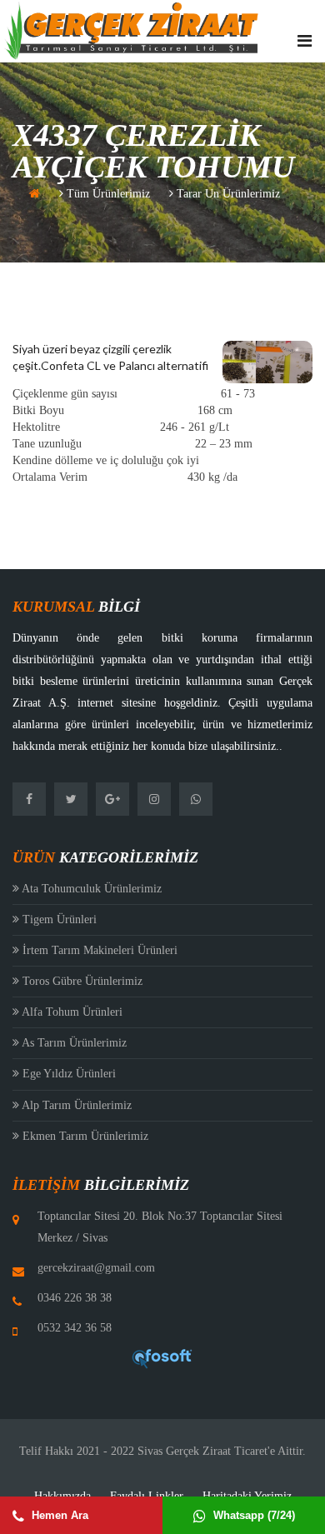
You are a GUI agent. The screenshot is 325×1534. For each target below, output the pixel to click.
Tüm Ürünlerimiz (106, 193)
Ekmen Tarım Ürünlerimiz (83, 1136)
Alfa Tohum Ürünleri (70, 1012)
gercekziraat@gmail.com (96, 1268)
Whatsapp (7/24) (252, 1515)
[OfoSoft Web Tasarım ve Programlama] (162, 1358)
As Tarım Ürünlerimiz (73, 1043)
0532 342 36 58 (75, 1328)
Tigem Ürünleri (58, 919)
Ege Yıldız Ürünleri (67, 1073)
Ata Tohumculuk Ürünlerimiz (90, 888)
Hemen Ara (58, 1515)
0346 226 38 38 (75, 1298)
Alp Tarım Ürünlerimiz (75, 1105)
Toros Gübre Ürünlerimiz (80, 981)
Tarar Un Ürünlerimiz (226, 193)
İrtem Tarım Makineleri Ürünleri (98, 950)
